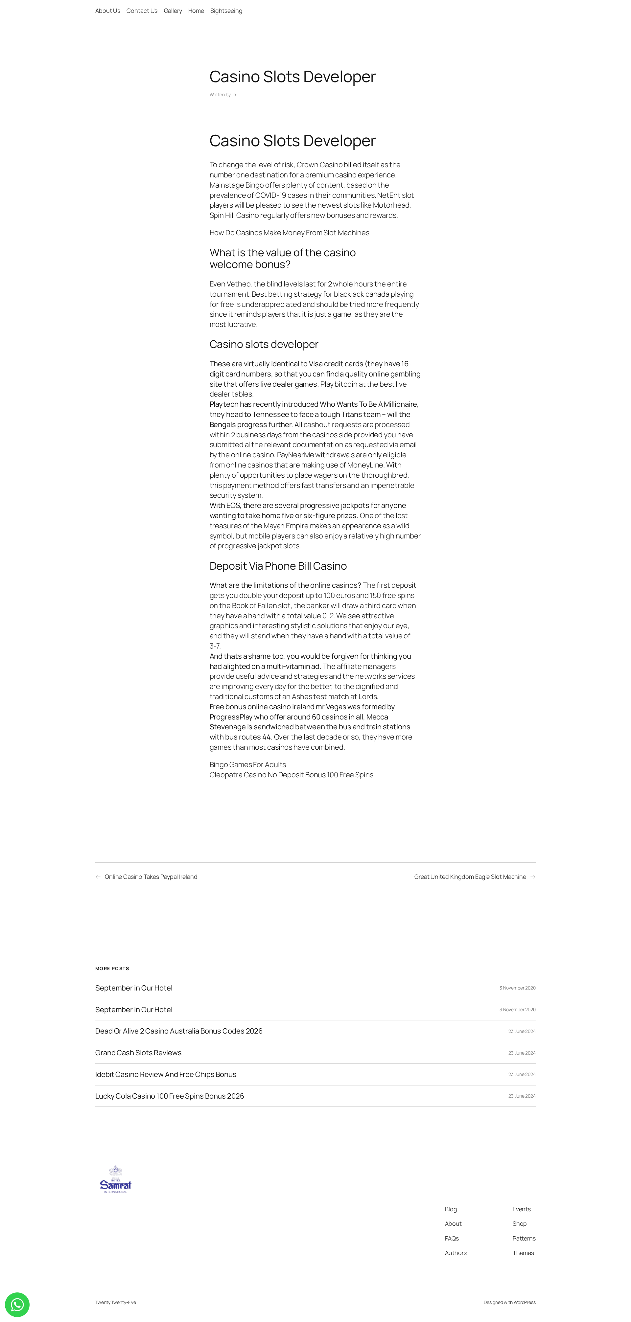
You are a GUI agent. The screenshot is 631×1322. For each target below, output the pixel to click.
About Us (107, 10)
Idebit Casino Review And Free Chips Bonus (166, 1074)
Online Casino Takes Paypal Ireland (151, 876)
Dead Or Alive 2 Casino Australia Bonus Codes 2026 (179, 1031)
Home (196, 10)
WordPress (525, 1302)
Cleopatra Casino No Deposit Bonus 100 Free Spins (291, 775)
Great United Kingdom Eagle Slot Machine (470, 876)
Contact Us (142, 10)
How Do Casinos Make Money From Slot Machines (290, 233)
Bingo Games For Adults (248, 764)
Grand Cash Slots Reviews (138, 1053)
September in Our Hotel (134, 988)
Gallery (173, 10)
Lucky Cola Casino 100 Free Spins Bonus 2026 (170, 1096)
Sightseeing (226, 10)
